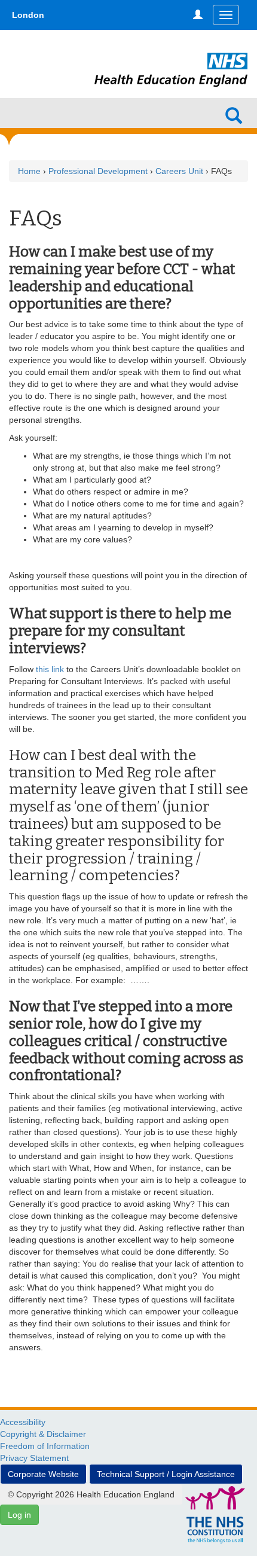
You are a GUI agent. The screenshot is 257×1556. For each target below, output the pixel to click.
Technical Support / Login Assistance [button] (166, 1474)
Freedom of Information (45, 1446)
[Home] (171, 55)
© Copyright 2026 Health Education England (91, 1494)
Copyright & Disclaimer (43, 1434)
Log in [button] (19, 1515)
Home (29, 171)
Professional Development (98, 171)
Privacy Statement (34, 1458)
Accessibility (22, 1422)
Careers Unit (179, 171)
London (28, 15)
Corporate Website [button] (43, 1474)
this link (50, 669)
